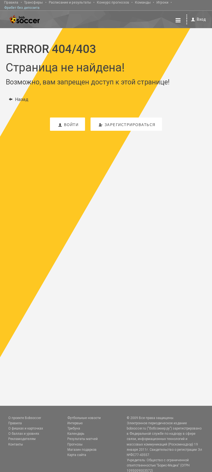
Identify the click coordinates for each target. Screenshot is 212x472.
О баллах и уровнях (23, 434)
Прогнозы (75, 444)
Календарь (75, 434)
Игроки (162, 2)
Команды (143, 2)
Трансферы (33, 2)
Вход (201, 19)
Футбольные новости (84, 418)
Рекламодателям (22, 439)
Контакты (15, 444)
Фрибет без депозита (21, 8)
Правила (11, 2)
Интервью (75, 423)
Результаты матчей (82, 439)
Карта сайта (76, 455)
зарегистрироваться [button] (130, 125)
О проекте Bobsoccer (24, 418)
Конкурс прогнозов (113, 2)
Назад (21, 99)
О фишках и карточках (25, 428)
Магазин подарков (82, 450)
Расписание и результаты (70, 2)
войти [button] (71, 125)
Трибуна (73, 428)
